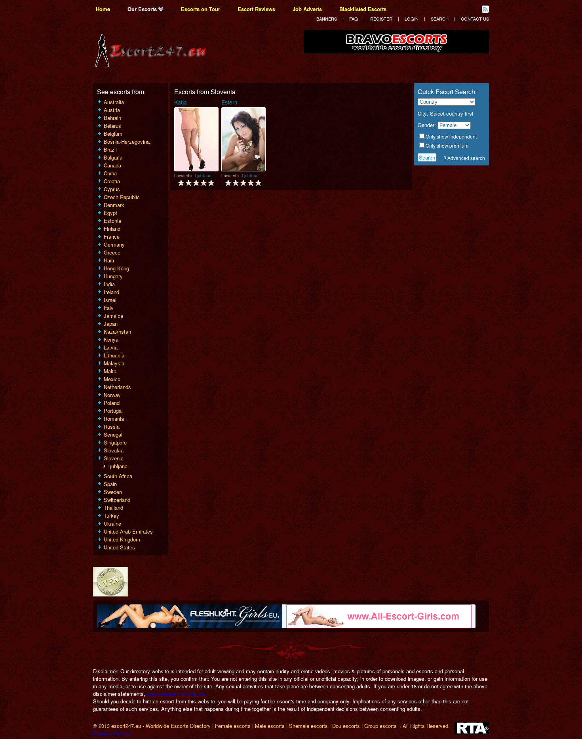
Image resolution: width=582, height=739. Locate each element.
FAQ (353, 18)
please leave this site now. (177, 693)
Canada (112, 165)
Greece (112, 252)
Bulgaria (113, 157)
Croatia (112, 181)
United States (119, 547)
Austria (112, 110)
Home (103, 9)
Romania (114, 418)
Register (381, 18)
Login (411, 18)
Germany (114, 244)
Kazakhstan (117, 331)
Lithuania (114, 355)
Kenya (111, 339)
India (109, 284)
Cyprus (112, 189)
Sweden (113, 492)
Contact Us (475, 18)
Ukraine (112, 523)
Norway (112, 395)
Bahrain (112, 118)
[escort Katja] (196, 139)
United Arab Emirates (128, 531)
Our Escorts (142, 9)
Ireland (111, 292)
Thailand (113, 507)
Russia (112, 426)
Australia (114, 102)
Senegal (113, 434)
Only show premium (447, 145)
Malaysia (114, 363)
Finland (112, 228)
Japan (111, 323)
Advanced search (466, 157)
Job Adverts (307, 9)
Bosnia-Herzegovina (127, 141)
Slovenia (114, 458)
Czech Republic (122, 197)
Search (440, 18)
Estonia (112, 220)
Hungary (113, 276)
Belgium (113, 133)
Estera (229, 102)
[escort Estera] (243, 139)
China (110, 173)
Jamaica (113, 315)
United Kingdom (122, 539)
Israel (110, 300)
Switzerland (117, 499)
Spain (110, 484)
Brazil (110, 149)
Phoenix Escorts (112, 733)
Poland (112, 403)
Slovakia (114, 450)
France (112, 236)
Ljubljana (117, 466)
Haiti (109, 260)
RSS (485, 9)
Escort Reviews (256, 9)
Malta (110, 371)
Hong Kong (116, 268)
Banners (326, 18)
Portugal (113, 410)
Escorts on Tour (200, 9)
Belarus (112, 125)
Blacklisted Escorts (362, 9)
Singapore (115, 442)
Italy (109, 308)
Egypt (110, 213)
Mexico (112, 379)
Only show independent (451, 136)
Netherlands (117, 387)
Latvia (111, 347)
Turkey (111, 515)
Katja (180, 102)
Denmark (114, 205)
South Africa (118, 476)
